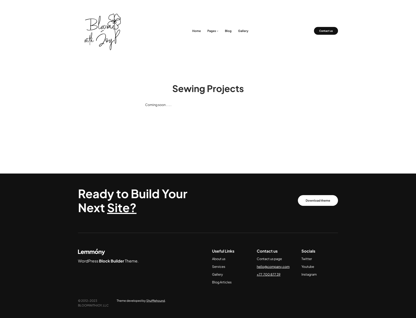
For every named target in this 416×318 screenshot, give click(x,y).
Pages (211, 31)
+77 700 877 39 (268, 274)
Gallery (217, 274)
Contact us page (269, 259)
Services (218, 266)
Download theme (318, 200)
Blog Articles (222, 282)
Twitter (306, 259)
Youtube (307, 266)
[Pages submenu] (217, 31)
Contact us (326, 30)
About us (218, 259)
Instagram (309, 274)
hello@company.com (273, 266)
